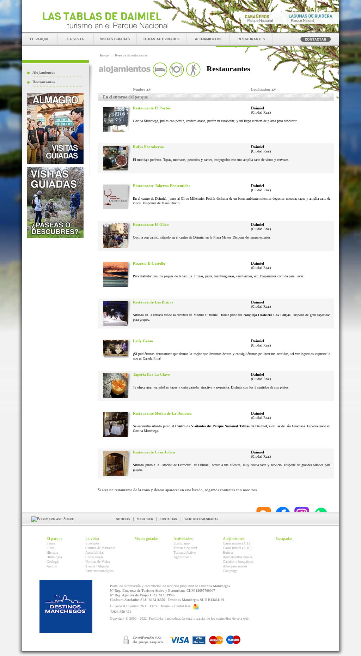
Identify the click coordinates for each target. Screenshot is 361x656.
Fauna (51, 543)
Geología (53, 562)
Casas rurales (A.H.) (237, 548)
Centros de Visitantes (100, 548)
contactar (168, 519)
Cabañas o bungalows (238, 562)
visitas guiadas (115, 38)
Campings (230, 571)
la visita (75, 38)
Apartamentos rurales (237, 557)
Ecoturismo (181, 543)
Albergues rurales (235, 566)
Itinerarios (92, 543)
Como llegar (94, 557)
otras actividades (161, 38)
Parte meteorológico (99, 571)
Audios (52, 566)
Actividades (182, 538)
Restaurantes (43, 82)
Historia (52, 552)
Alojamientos (43, 72)
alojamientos (208, 38)
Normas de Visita (97, 562)
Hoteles (228, 552)
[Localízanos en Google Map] (195, 606)
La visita (92, 538)
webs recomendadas (201, 519)
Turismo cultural (185, 548)
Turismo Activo (184, 552)
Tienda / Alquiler (97, 566)
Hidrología (54, 557)
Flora (50, 548)
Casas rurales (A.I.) (236, 543)
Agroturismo (182, 557)
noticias (123, 519)
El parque (54, 538)
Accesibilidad (94, 552)
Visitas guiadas (146, 538)
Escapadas (284, 538)
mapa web (145, 519)
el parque (39, 38)
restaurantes (251, 38)
